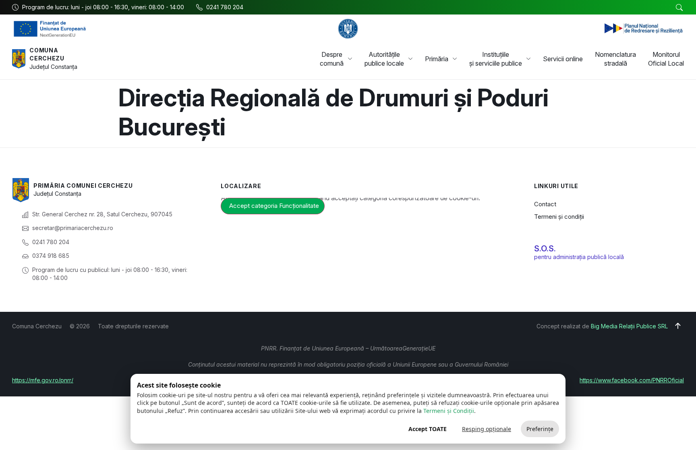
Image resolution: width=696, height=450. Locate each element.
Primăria (436, 59)
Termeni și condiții (559, 216)
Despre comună (332, 58)
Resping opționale (486, 429)
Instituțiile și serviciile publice (495, 58)
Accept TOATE (427, 429)
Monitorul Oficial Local (666, 58)
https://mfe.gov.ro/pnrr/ (42, 380)
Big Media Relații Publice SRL (629, 326)
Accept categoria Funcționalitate (274, 205)
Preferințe (539, 429)
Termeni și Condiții (448, 411)
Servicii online (563, 59)
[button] (679, 7)
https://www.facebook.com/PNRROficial (632, 380)
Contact (545, 204)
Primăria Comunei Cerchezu (83, 185)
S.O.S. (545, 248)
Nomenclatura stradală (615, 58)
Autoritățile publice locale (384, 58)
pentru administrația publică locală (579, 256)
